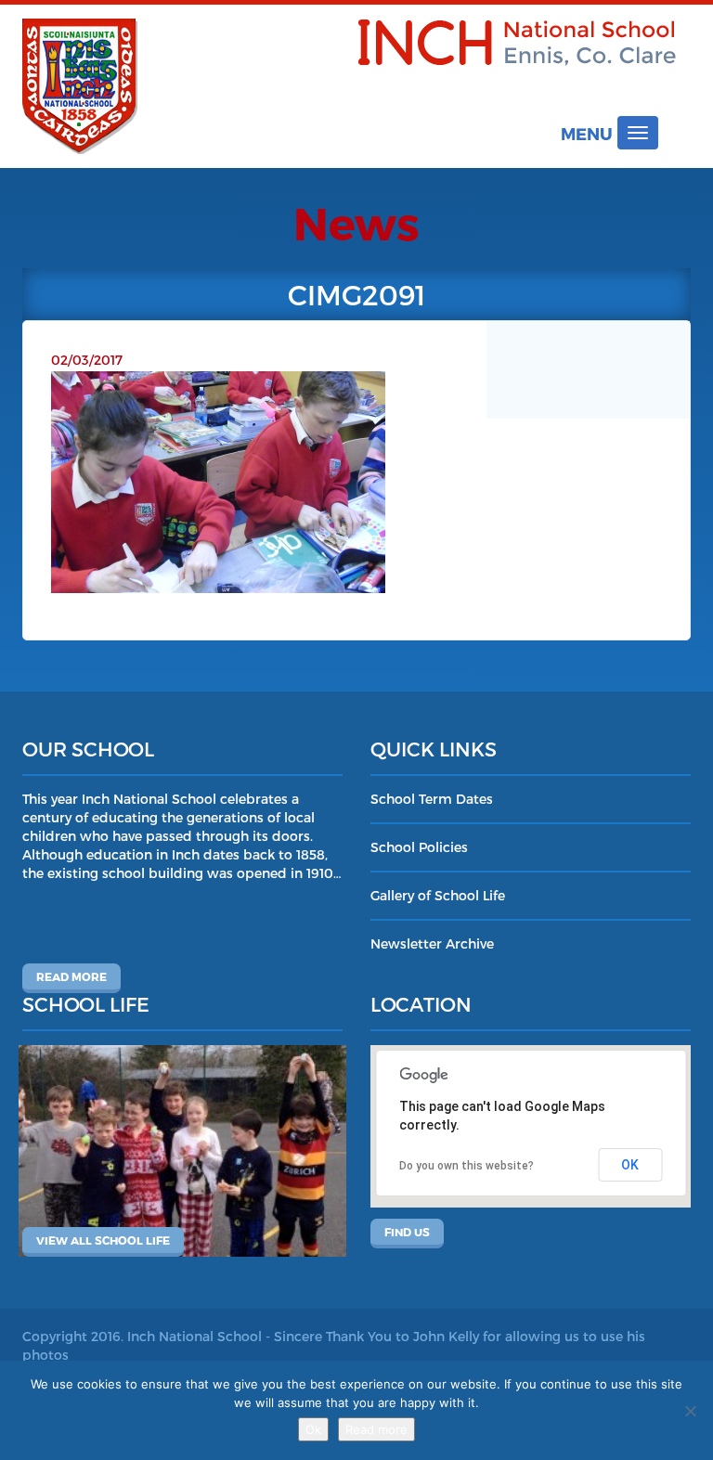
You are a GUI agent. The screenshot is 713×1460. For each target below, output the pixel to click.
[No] (690, 1411)
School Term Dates (431, 799)
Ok (313, 1429)
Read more (71, 976)
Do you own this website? (466, 1165)
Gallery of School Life (437, 895)
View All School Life (103, 1240)
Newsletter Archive (432, 943)
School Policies (419, 847)
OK (630, 1164)
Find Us (407, 1231)
